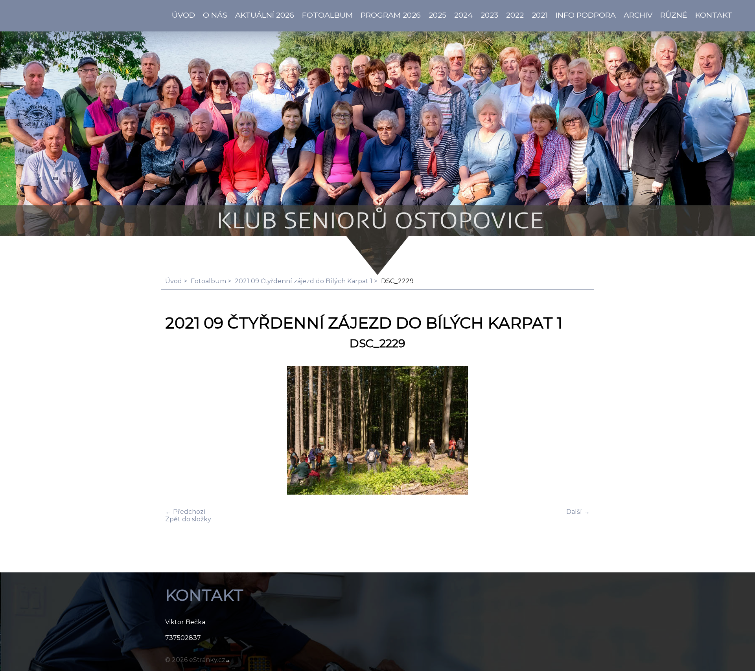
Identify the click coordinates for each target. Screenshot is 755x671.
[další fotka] (577, 431)
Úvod (173, 281)
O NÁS (215, 15)
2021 (540, 15)
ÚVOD (183, 15)
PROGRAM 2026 (391, 15)
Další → (578, 511)
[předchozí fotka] (178, 431)
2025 (437, 15)
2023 (489, 15)
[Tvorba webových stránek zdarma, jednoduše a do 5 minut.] (228, 661)
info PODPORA (586, 15)
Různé (673, 15)
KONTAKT (713, 15)
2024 (463, 15)
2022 (515, 15)
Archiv (638, 15)
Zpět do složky (188, 519)
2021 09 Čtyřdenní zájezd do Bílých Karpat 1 (303, 281)
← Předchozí (185, 511)
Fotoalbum (327, 15)
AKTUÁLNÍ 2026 (264, 15)
